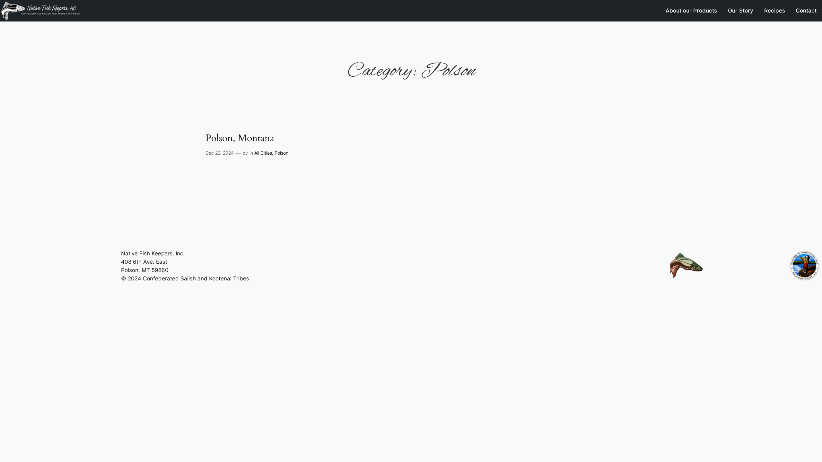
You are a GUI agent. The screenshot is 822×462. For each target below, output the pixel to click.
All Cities (263, 153)
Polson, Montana (240, 138)
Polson (281, 153)
